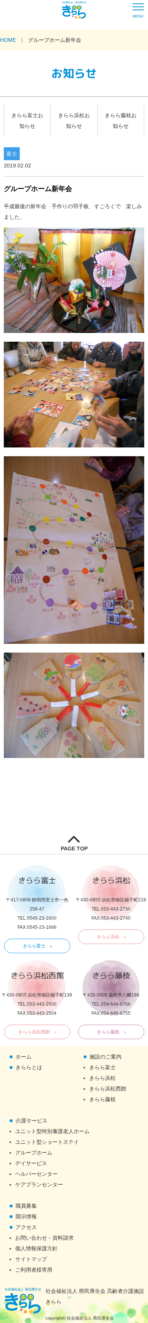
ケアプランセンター (39, 1184)
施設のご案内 (105, 1057)
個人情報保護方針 (36, 1248)
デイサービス (31, 1163)
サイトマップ (31, 1259)
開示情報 (26, 1216)
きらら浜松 (108, 936)
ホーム (23, 1057)
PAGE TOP (74, 848)
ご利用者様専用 (33, 1270)
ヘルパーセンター (36, 1174)
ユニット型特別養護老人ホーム (52, 1131)
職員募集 (26, 1206)
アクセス (26, 1227)
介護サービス (31, 1121)
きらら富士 (34, 946)
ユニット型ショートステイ (47, 1142)
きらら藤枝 (108, 1032)
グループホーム (33, 1152)
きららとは (29, 1067)
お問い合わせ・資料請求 (44, 1238)
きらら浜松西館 (34, 1032)
